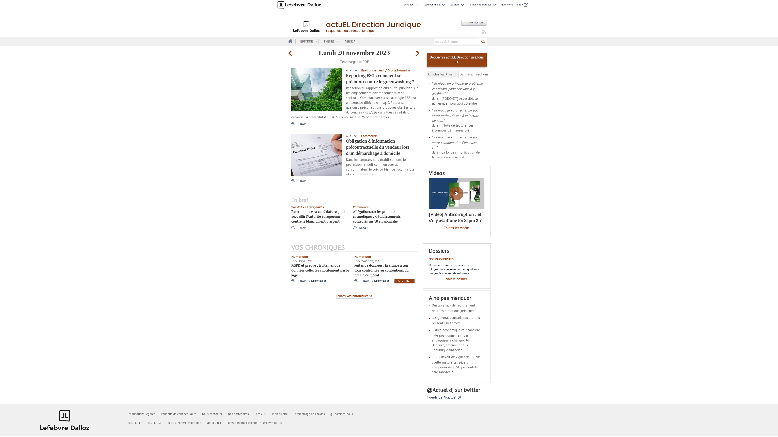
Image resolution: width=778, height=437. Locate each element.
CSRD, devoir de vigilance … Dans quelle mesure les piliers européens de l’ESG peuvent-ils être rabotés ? (456, 364)
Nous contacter (212, 414)
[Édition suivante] (418, 52)
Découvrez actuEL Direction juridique (457, 57)
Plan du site (280, 414)
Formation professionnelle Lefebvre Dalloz (255, 423)
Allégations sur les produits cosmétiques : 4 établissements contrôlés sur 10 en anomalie (377, 216)
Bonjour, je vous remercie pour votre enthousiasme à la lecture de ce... (456, 115)
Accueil (289, 41)
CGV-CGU (260, 414)
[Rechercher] (483, 42)
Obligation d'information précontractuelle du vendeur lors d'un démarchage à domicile (377, 147)
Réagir (301, 123)
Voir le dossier (456, 279)
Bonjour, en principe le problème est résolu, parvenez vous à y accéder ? (457, 88)
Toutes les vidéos (456, 228)
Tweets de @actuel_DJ (444, 397)
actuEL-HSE (154, 423)
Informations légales (141, 414)
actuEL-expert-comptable (184, 423)
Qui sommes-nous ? (342, 414)
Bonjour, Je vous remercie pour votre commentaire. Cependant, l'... (456, 142)
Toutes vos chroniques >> (354, 296)
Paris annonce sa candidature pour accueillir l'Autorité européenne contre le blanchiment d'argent (318, 216)
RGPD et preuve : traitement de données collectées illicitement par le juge (320, 270)
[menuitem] (411, 5)
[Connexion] (474, 23)
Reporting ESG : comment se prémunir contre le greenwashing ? (380, 78)
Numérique (299, 257)
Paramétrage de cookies (309, 414)
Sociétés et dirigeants (307, 207)
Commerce (369, 136)
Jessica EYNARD (306, 261)
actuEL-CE (134, 423)
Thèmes (329, 41)
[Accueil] (359, 26)
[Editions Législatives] (64, 420)
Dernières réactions (474, 74)
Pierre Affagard (368, 261)
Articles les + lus (440, 74)
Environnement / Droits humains (385, 70)
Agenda (350, 41)
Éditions (306, 41)
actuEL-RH (214, 423)
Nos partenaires (238, 414)
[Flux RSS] (484, 32)
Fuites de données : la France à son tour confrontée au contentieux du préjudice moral (381, 270)
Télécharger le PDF (354, 61)
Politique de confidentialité (178, 414)
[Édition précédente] (290, 52)
